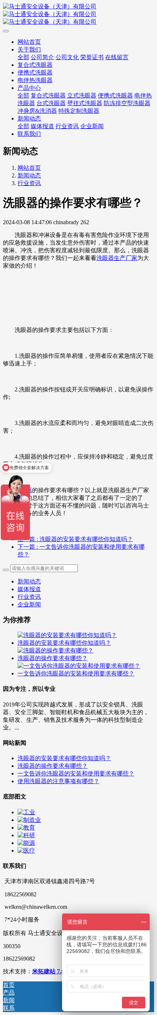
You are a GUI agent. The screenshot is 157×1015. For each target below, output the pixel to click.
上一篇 (75, 539)
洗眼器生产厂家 (116, 258)
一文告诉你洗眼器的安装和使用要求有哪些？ (76, 673)
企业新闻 (29, 604)
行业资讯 (29, 183)
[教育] (26, 827)
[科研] (26, 835)
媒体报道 (29, 589)
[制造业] (29, 820)
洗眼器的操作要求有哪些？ (53, 658)
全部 (23, 57)
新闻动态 (29, 175)
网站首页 (29, 168)
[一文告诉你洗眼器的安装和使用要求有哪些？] (79, 666)
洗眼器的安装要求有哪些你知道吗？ (64, 643)
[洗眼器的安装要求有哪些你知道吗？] (67, 635)
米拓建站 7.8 (48, 971)
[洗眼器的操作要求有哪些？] (55, 650)
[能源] (26, 843)
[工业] (26, 812)
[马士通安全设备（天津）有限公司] (78, 14)
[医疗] (26, 850)
